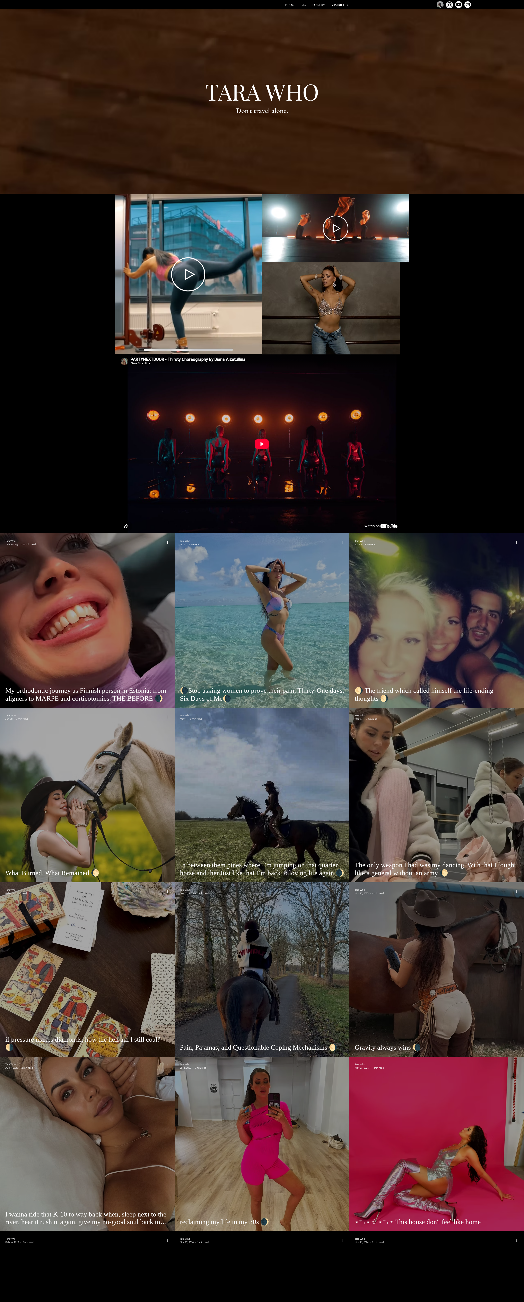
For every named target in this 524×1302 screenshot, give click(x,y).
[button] (188, 274)
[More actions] (168, 542)
